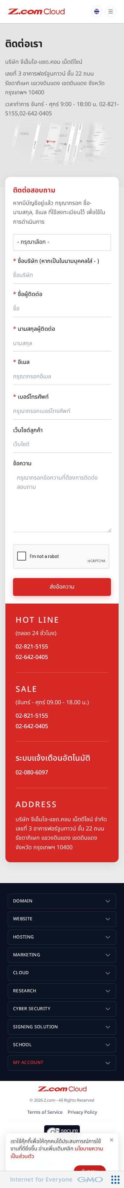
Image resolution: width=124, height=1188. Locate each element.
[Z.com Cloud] (36, 11)
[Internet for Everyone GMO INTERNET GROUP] (53, 1179)
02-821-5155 (32, 646)
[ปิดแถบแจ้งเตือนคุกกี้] (111, 1140)
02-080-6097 (32, 772)
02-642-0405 (32, 657)
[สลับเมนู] (110, 11)
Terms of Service (45, 1112)
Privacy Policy (82, 1112)
